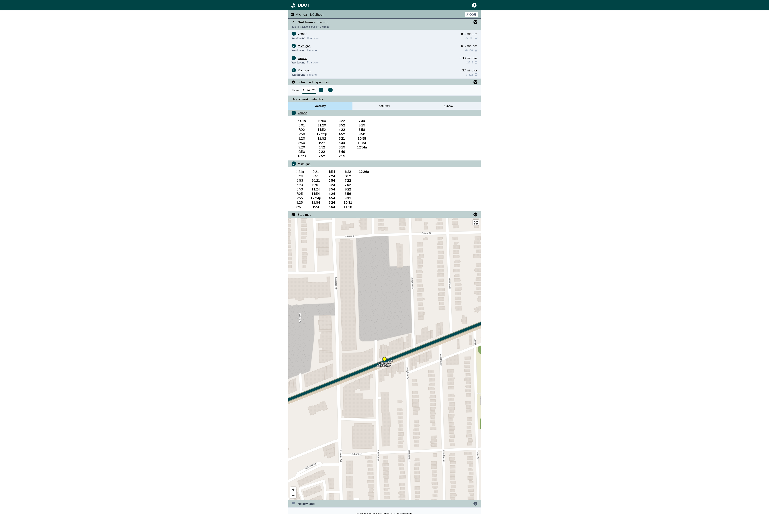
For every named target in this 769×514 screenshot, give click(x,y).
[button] (384, 22)
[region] (384, 359)
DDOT (303, 5)
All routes (309, 90)
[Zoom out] (293, 495)
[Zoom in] (293, 490)
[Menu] (473, 5)
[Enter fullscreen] (476, 222)
